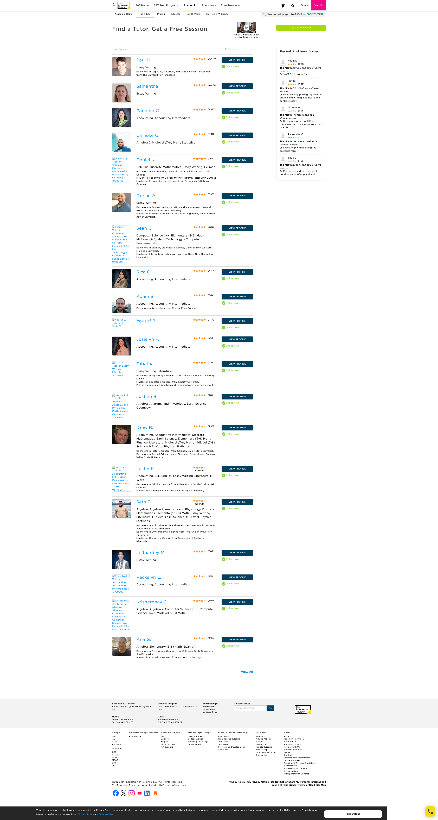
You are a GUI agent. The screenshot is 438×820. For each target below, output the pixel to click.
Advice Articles (263, 739)
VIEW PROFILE (237, 60)
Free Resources (230, 5)
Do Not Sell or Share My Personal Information (297, 782)
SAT (114, 736)
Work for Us (290, 741)
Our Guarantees (292, 760)
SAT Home (142, 5)
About (287, 736)
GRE (114, 752)
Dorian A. (146, 195)
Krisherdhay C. (152, 601)
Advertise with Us (293, 749)
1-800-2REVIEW (131, 706)
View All (247, 671)
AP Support (167, 747)
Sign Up (318, 5)
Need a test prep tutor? (294, 14)
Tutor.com (223, 741)
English (164, 741)
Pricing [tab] (161, 14)
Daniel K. (146, 159)
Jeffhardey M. (150, 552)
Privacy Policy (86, 814)
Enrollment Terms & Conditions (299, 763)
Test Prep (223, 744)
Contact (288, 755)
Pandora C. (148, 110)
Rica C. (143, 272)
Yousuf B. (146, 320)
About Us (223, 749)
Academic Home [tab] (124, 14)
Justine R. (146, 396)
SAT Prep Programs (166, 5)
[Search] (293, 5)
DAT (114, 763)
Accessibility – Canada (295, 768)
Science (165, 739)
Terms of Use (106, 814)
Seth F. (143, 501)
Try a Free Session (301, 27)
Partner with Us (292, 747)
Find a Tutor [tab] (144, 14)
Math (163, 736)
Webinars (260, 736)
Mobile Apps (262, 749)
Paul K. (143, 60)
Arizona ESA (135, 736)
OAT (114, 765)
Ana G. (143, 639)
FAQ (114, 709)
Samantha (147, 86)
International (209, 706)
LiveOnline (261, 744)
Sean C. (144, 228)
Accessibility (290, 766)
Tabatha (145, 363)
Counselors (261, 755)
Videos (259, 741)
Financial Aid (194, 744)
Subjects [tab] (175, 14)
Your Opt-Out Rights (284, 785)
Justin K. (145, 468)
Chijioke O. (147, 135)
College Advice (195, 739)
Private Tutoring (264, 747)
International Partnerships (297, 757)
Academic (190, 5)
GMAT (115, 755)
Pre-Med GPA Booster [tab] (217, 14)
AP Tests (116, 744)
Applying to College (198, 741)
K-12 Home (223, 736)
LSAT (114, 757)
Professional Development (231, 747)
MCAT (115, 760)
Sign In (304, 5)
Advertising (209, 709)
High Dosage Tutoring (229, 739)
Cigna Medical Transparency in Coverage (297, 772)
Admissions (208, 5)
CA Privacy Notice (258, 782)
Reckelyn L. (148, 577)
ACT (114, 739)
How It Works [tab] (193, 14)
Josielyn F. (147, 339)
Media (287, 752)
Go (270, 708)
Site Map (321, 785)
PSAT (114, 741)
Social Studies (168, 744)
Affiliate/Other (210, 712)
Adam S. (145, 296)
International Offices (266, 752)
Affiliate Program (292, 744)
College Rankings (196, 736)
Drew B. (144, 427)
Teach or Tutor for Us (295, 739)
